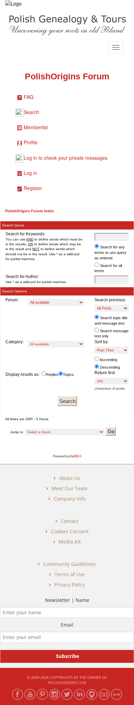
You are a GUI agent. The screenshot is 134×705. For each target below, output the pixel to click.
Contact (69, 521)
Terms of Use (70, 574)
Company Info (70, 498)
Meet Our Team (70, 488)
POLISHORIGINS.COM (67, 682)
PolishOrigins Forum (67, 76)
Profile (30, 142)
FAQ (28, 96)
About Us (69, 478)
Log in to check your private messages (66, 157)
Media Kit (70, 541)
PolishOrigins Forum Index (29, 211)
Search (31, 112)
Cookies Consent (70, 531)
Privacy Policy (69, 584)
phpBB (73, 456)
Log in (30, 172)
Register (33, 187)
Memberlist (36, 127)
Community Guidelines (69, 564)
